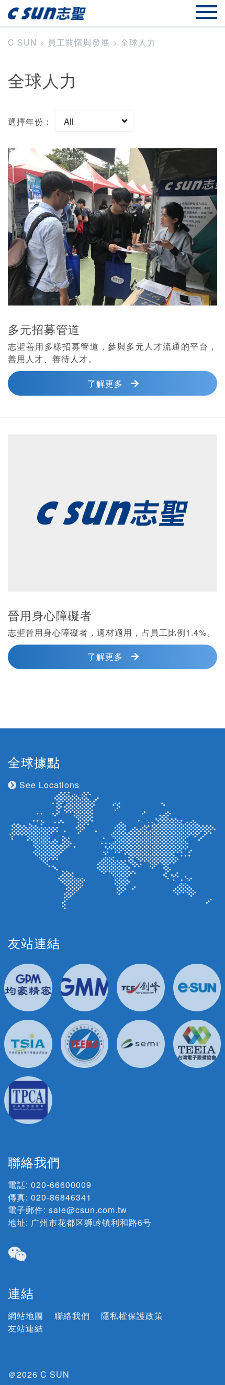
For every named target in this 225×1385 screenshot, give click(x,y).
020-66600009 (61, 1185)
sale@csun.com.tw (88, 1210)
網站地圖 (25, 1316)
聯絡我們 (72, 1316)
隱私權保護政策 (132, 1316)
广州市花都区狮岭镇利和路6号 (91, 1222)
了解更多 (105, 383)
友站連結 (25, 1328)
